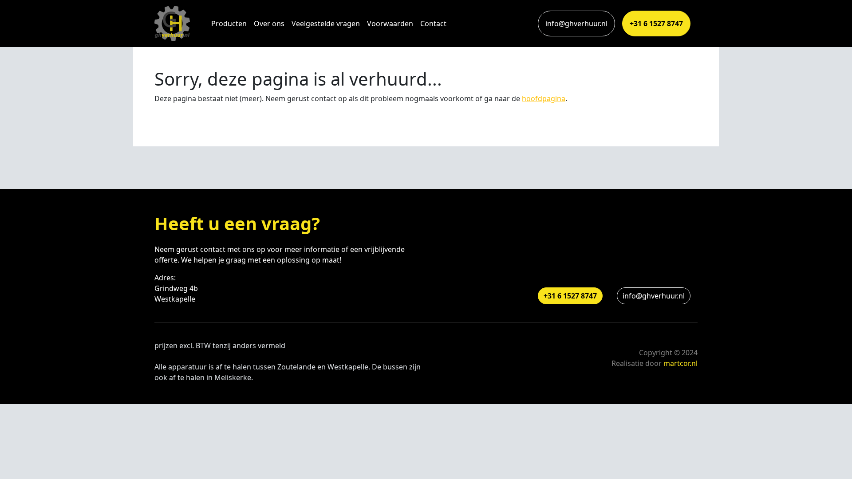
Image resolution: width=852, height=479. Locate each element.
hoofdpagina (543, 98)
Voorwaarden (390, 23)
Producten (229, 23)
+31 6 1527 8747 (656, 23)
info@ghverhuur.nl (576, 23)
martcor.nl (680, 363)
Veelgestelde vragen (326, 23)
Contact (433, 23)
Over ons (269, 23)
